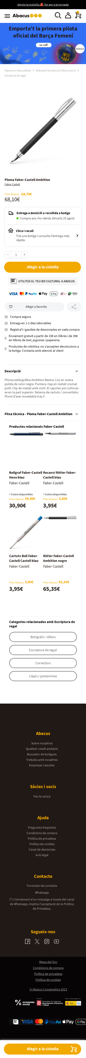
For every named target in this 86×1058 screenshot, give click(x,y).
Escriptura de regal (15, 76)
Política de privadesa (42, 838)
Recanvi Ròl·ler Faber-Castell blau (59, 475)
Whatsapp (42, 892)
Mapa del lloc (48, 962)
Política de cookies (42, 844)
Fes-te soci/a (41, 796)
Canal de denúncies (42, 849)
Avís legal (42, 855)
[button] (68, 16)
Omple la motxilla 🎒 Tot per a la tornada (43, 5)
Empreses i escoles (42, 765)
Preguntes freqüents (42, 827)
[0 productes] (78, 17)
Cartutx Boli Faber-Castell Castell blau (24, 558)
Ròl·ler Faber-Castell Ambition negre (58, 558)
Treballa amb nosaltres (42, 760)
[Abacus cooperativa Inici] (28, 17)
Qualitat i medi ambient (42, 749)
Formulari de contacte (42, 886)
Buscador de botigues (42, 754)
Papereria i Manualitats (18, 71)
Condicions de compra (42, 833)
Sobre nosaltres (42, 743)
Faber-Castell (12, 184)
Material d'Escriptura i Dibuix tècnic (56, 71)
